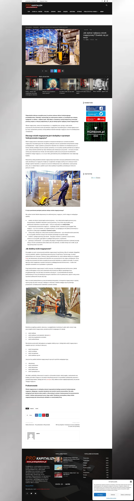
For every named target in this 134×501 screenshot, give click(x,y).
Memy (102, 11)
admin (87, 39)
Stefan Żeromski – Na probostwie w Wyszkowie (38, 424)
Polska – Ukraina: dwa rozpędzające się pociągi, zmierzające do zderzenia (31, 93)
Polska (46, 11)
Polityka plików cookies (111, 498)
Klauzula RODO (29, 486)
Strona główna (29, 27)
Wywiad (79, 11)
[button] (131, 481)
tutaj (27, 258)
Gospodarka (35, 27)
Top (29, 11)
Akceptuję (100, 494)
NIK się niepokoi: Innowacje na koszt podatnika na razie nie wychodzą (68, 425)
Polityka (27, 89)
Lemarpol (48, 379)
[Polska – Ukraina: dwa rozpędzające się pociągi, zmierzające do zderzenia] (33, 84)
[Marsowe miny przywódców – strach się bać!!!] (50, 84)
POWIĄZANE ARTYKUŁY (31, 76)
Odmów (113, 494)
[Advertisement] (67, 19)
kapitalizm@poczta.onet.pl (43, 489)
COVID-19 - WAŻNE (63, 89)
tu (49, 335)
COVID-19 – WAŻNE (37, 11)
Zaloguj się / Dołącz (43, 1)
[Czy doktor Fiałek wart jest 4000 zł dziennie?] (67, 84)
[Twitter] (105, 1)
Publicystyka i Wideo (90, 11)
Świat (59, 11)
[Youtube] (107, 1)
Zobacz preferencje (126, 494)
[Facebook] (102, 1)
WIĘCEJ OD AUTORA (44, 76)
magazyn (32, 408)
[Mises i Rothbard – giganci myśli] (100, 84)
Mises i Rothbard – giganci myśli (100, 91)
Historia (72, 11)
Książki (65, 11)
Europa (53, 11)
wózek (36, 408)
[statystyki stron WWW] (93, 178)
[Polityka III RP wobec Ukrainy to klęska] (84, 84)
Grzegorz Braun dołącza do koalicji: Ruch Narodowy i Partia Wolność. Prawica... (71, 459)
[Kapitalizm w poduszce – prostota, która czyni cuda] (58, 467)
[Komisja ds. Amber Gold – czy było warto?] (58, 474)
